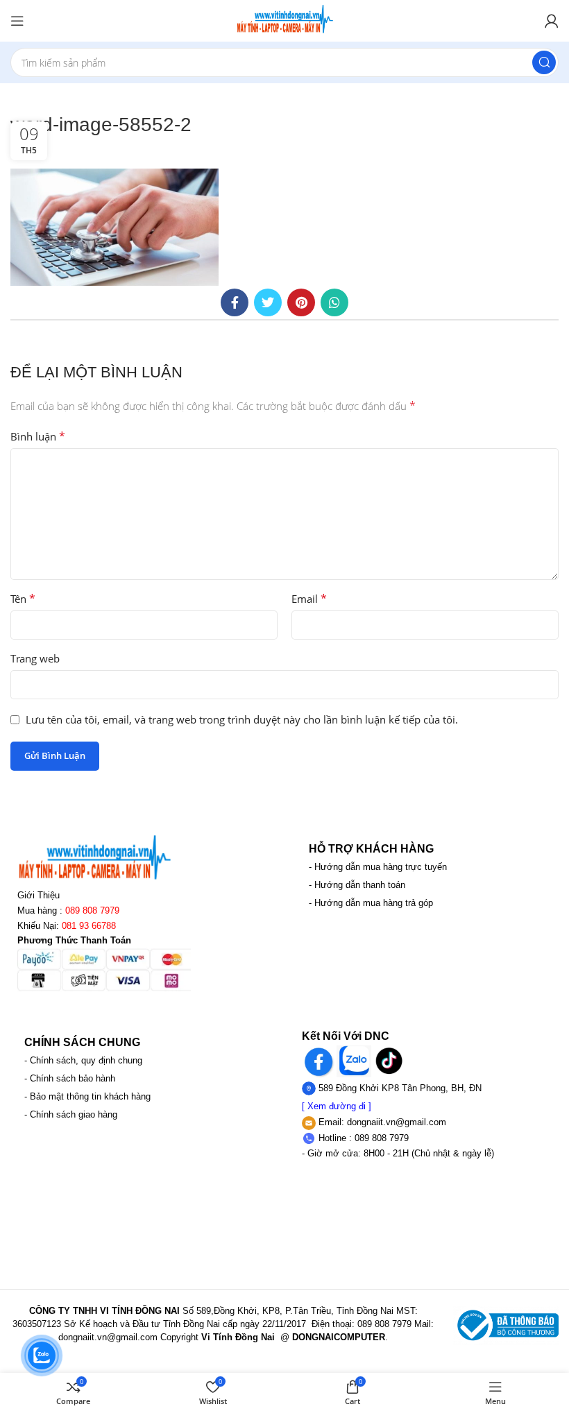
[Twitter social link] (268, 302)
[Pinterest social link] (301, 302)
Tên (22, 598)
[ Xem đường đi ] (336, 1106)
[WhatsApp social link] (334, 302)
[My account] (552, 21)
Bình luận (37, 436)
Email (309, 598)
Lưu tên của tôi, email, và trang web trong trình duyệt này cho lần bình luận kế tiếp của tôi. (242, 719)
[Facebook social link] (234, 302)
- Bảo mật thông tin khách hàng (87, 1096)
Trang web (35, 658)
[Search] (544, 62)
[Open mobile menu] (17, 21)
